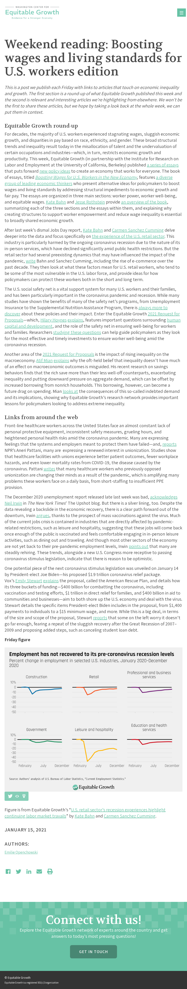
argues (42, 515)
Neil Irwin (13, 503)
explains (75, 320)
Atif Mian (44, 360)
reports (169, 444)
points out (138, 546)
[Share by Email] (39, 871)
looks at (70, 391)
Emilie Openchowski (21, 852)
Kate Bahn (56, 202)
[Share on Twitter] (18, 871)
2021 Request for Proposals (68, 354)
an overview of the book (144, 202)
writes (49, 469)
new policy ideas (54, 171)
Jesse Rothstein (90, 202)
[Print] (50, 871)
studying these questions (77, 332)
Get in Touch (93, 951)
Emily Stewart (28, 581)
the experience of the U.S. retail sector (128, 236)
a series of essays (163, 165)
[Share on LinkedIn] (28, 871)
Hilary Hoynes (53, 320)
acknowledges (163, 497)
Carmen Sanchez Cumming (138, 230)
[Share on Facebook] (8, 871)
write (31, 261)
